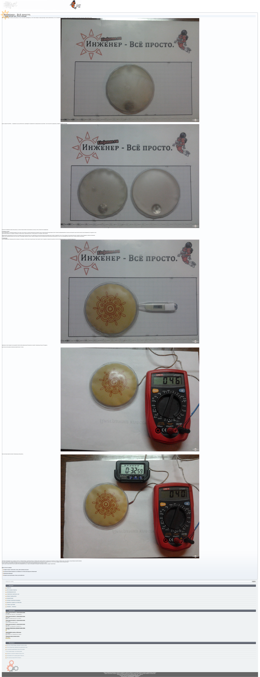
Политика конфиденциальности (134, 675)
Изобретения (10, 598)
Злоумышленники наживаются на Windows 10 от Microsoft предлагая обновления (20, 571)
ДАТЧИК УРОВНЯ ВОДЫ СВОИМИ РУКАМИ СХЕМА (15, 628)
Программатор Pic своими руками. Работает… (16, 655)
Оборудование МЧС (11, 592)
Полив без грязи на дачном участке (12, 636)
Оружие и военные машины (13, 600)
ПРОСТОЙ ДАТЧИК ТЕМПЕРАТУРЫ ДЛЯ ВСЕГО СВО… (17, 647)
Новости (9, 14)
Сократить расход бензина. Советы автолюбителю (14, 575)
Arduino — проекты (11, 606)
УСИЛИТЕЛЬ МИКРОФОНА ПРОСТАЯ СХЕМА (16, 649)
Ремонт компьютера (12, 596)
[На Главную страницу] (15, 19)
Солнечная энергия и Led (13, 594)
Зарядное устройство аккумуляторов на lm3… (16, 653)
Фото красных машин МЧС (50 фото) (14, 657)
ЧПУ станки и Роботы (12, 590)
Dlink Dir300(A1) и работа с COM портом (13, 632)
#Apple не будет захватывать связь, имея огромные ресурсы (16, 569)
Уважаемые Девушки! (8, 573)
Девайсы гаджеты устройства (14, 602)
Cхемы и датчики (11, 604)
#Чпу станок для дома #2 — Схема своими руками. (15, 612)
